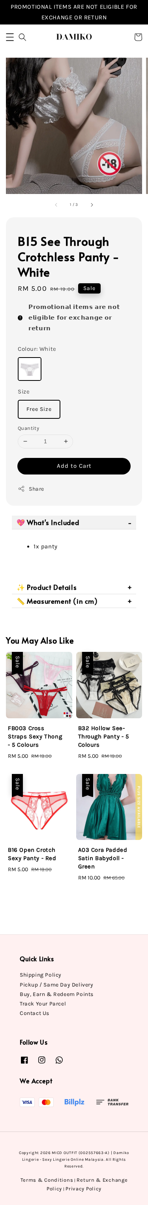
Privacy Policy (83, 1189)
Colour (37, 348)
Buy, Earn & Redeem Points (57, 994)
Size (24, 391)
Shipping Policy (41, 975)
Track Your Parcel (43, 1003)
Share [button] (36, 489)
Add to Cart (74, 465)
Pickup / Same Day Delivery (57, 984)
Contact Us (34, 1013)
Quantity (28, 428)
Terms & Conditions (47, 1180)
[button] (10, 37)
